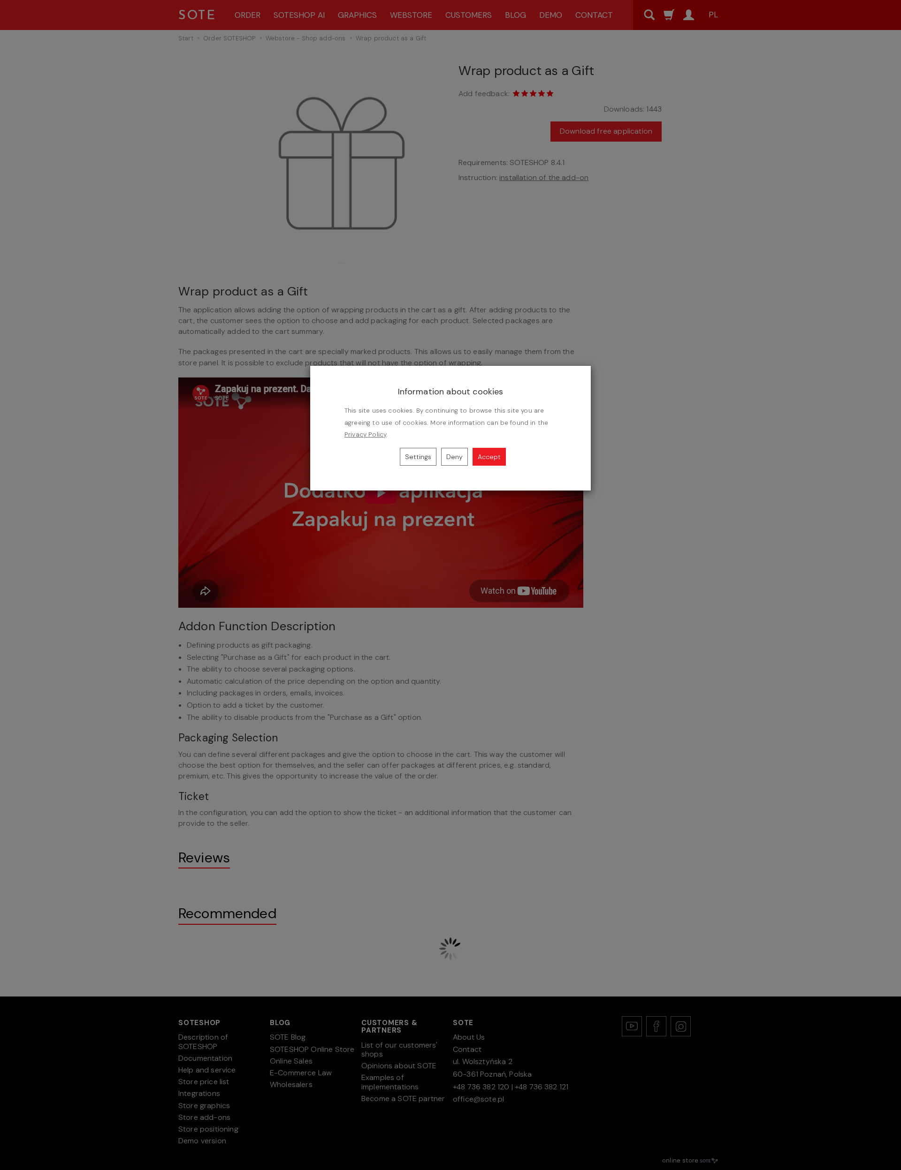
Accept (489, 457)
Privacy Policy (365, 434)
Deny (454, 457)
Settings (418, 457)
